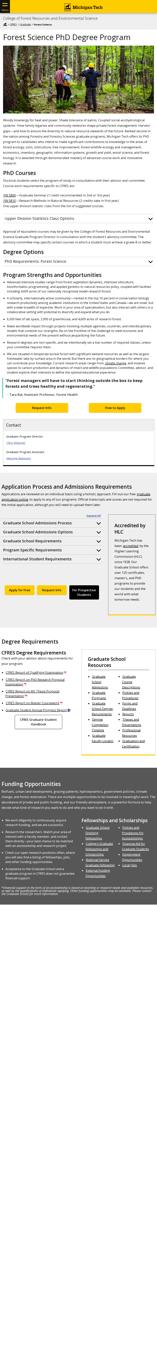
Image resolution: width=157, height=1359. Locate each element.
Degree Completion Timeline (100, 724)
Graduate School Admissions (100, 681)
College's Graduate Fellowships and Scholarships (99, 849)
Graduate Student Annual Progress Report (36, 710)
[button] (78, 218)
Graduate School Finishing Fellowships (97, 832)
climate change (115, 363)
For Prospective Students (84, 592)
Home (5, 24)
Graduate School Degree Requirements (102, 708)
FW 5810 (9, 200)
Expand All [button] (94, 515)
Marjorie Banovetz (19, 458)
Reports (128, 714)
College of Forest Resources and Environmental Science (50, 18)
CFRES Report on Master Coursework (32, 703)
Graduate (25, 24)
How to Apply (115, 408)
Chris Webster (16, 443)
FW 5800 (9, 195)
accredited (130, 546)
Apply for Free (19, 590)
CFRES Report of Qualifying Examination (34, 672)
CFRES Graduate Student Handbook (38, 722)
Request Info (42, 408)
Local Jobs (129, 865)
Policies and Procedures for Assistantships (133, 832)
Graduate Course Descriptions (131, 681)
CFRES (13, 24)
